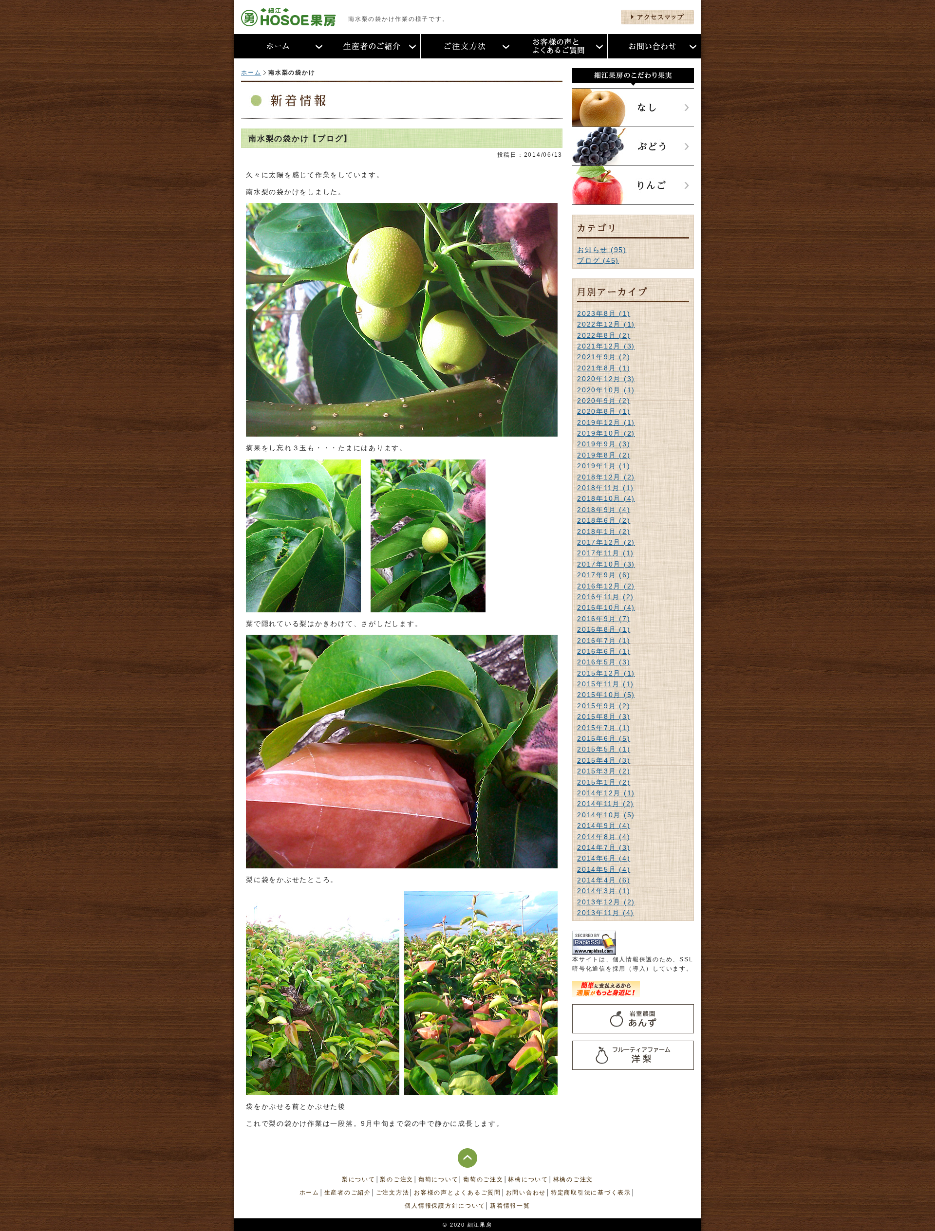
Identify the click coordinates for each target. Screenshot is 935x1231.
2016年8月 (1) (603, 629)
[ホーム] (280, 46)
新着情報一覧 (510, 1205)
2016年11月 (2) (605, 597)
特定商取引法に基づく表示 (591, 1192)
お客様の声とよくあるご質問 (457, 1192)
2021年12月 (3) (606, 346)
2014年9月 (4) (603, 825)
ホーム (251, 72)
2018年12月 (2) (606, 477)
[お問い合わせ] (654, 46)
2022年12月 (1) (606, 324)
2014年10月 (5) (606, 815)
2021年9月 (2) (603, 357)
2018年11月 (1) (605, 488)
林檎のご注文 (573, 1179)
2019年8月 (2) (603, 455)
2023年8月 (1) (603, 313)
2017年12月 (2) (606, 542)
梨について (358, 1179)
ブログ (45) (598, 260)
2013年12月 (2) (606, 902)
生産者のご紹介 (347, 1192)
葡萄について (438, 1179)
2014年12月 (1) (606, 793)
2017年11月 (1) (605, 553)
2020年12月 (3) (606, 379)
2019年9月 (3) (603, 444)
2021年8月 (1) (603, 368)
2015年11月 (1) (605, 684)
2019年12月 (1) (606, 422)
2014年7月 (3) (603, 847)
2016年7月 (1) (603, 640)
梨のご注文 (396, 1179)
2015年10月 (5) (606, 694)
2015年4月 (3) (603, 760)
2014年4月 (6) (603, 880)
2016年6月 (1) (603, 651)
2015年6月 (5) (603, 738)
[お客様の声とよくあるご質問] (561, 46)
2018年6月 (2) (603, 520)
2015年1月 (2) (603, 782)
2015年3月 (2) (603, 771)
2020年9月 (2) (603, 400)
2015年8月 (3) (603, 716)
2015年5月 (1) (603, 749)
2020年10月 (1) (606, 390)
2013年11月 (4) (605, 913)
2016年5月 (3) (603, 662)
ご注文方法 (393, 1192)
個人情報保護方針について (445, 1205)
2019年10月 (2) (606, 433)
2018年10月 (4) (606, 498)
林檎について (528, 1179)
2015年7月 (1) (603, 728)
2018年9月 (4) (603, 510)
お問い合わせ (526, 1192)
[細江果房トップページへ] (288, 21)
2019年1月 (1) (603, 466)
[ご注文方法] (467, 46)
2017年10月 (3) (606, 564)
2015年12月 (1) (606, 673)
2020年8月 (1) (603, 411)
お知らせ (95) (602, 250)
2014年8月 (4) (603, 837)
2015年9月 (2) (603, 706)
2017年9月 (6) (603, 575)
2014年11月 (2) (605, 804)
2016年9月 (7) (603, 619)
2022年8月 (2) (603, 335)
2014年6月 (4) (603, 858)
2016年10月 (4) (606, 607)
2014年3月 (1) (603, 891)
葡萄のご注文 (483, 1179)
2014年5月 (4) (603, 869)
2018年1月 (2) (603, 531)
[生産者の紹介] (374, 46)
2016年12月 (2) (606, 586)
